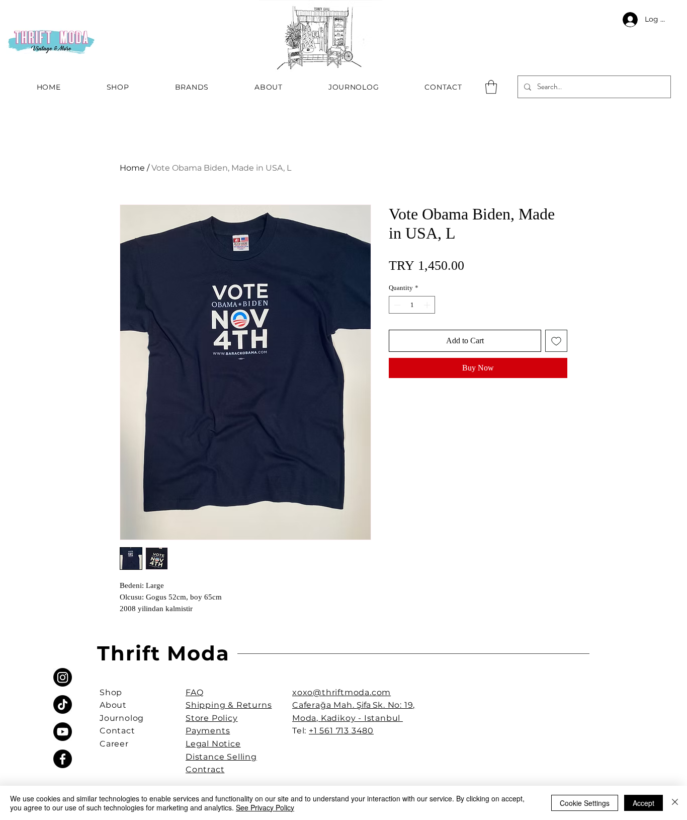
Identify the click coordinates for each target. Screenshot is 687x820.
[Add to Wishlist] (556, 341)
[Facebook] (62, 759)
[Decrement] (396, 305)
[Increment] (428, 305)
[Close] (675, 803)
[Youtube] (62, 731)
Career (114, 744)
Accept (643, 803)
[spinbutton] (412, 305)
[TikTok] (62, 704)
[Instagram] (62, 677)
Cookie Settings (585, 803)
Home (132, 168)
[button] (491, 87)
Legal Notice (213, 744)
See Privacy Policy (265, 807)
